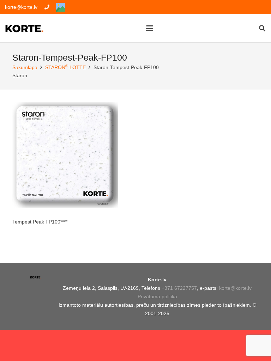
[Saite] (46, 7)
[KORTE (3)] (24, 28)
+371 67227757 (179, 288)
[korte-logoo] (35, 279)
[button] (149, 28)
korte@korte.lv (235, 288)
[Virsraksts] (60, 7)
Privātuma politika (157, 296)
